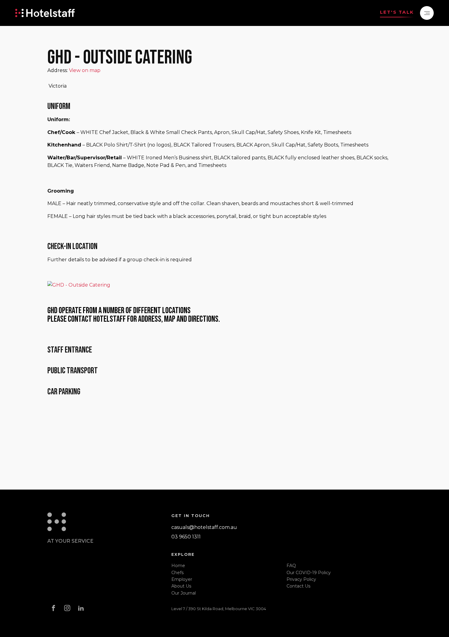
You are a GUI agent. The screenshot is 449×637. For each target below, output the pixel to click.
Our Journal (183, 593)
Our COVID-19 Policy (309, 572)
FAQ (291, 565)
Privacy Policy (301, 579)
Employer (181, 579)
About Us (181, 586)
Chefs (177, 572)
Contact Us (298, 586)
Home (178, 565)
